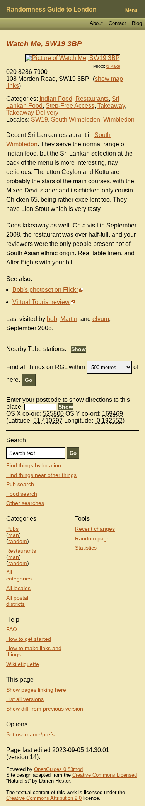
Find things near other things (41, 475)
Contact (117, 23)
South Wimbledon (75, 119)
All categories (19, 575)
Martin (68, 319)
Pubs (12, 529)
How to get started (28, 639)
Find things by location (33, 465)
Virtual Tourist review (41, 302)
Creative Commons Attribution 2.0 (44, 798)
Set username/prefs (30, 734)
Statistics (86, 548)
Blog (137, 23)
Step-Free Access (70, 105)
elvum (100, 319)
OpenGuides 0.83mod (58, 769)
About (96, 23)
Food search (21, 494)
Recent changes (95, 529)
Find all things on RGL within (45, 367)
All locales (18, 588)
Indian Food (55, 98)
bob (52, 319)
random (17, 541)
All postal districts (17, 601)
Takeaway (111, 105)
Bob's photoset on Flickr (45, 289)
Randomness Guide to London (51, 9)
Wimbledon (119, 119)
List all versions (25, 699)
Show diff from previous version (44, 709)
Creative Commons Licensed (104, 775)
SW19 (39, 119)
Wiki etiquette (22, 664)
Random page (92, 538)
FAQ (11, 629)
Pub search (20, 484)
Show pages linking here (36, 690)
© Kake (113, 66)
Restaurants (92, 98)
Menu (131, 10)
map (13, 535)
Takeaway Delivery (32, 112)
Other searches (25, 503)
